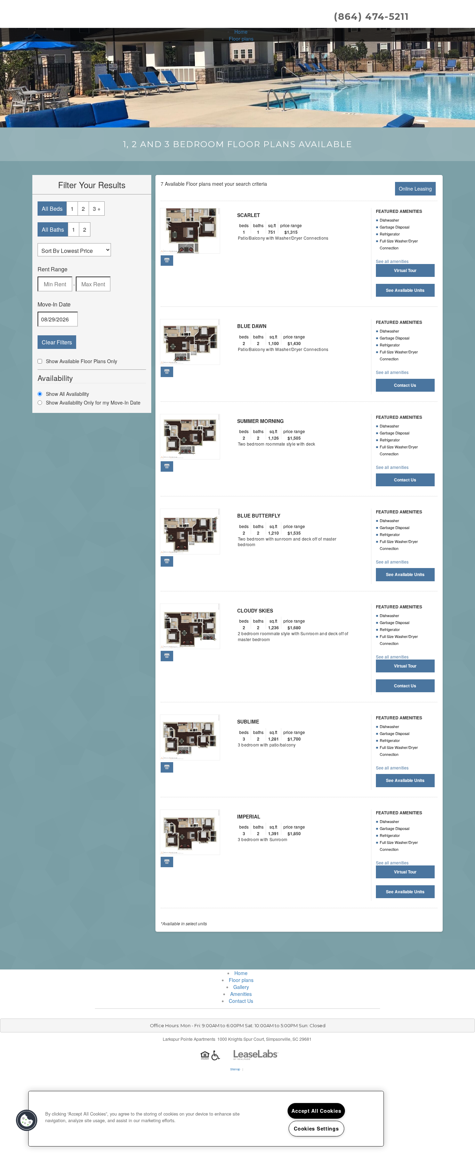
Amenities (241, 993)
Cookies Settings (316, 1128)
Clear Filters (57, 342)
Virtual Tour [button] (405, 270)
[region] (206, 1119)
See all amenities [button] (392, 261)
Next (208, 234)
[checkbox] (40, 361)
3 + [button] (96, 209)
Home (241, 31)
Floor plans (241, 38)
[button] (27, 1120)
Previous (171, 234)
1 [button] (72, 209)
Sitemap (235, 1069)
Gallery (241, 986)
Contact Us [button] (405, 385)
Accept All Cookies (316, 1110)
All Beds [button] (52, 209)
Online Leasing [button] (415, 188)
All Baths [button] (53, 229)
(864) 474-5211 (371, 16)
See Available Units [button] (405, 290)
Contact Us (241, 1000)
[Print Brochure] (167, 260)
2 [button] (83, 209)
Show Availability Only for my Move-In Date (93, 402)
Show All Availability (67, 393)
